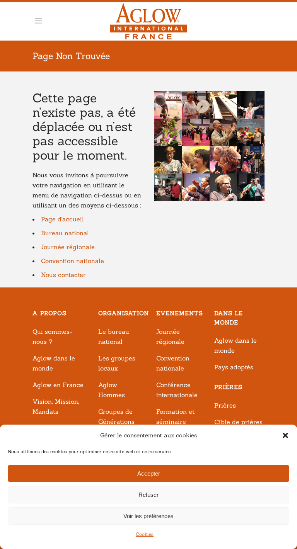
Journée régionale (68, 247)
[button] (285, 435)
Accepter (148, 473)
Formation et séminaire (175, 416)
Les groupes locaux (116, 363)
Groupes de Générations (116, 416)
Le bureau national (113, 336)
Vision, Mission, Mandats (55, 406)
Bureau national (65, 233)
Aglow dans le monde (53, 363)
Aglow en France (58, 385)
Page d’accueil (62, 219)
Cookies (145, 534)
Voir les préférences (148, 516)
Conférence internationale (177, 390)
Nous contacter (63, 275)
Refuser (148, 494)
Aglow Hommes (111, 390)
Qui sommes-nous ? (52, 336)
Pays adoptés (233, 367)
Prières (225, 405)
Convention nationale (72, 261)
